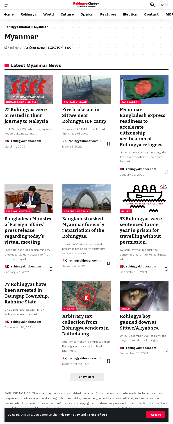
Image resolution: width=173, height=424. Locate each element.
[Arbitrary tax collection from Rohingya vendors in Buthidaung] (86, 296)
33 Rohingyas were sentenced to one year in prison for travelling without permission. (141, 230)
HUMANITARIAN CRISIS (21, 102)
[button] (155, 414)
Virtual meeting (18, 211)
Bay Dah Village (75, 102)
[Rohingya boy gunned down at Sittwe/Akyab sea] (144, 296)
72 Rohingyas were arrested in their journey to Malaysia (26, 115)
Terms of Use (97, 414)
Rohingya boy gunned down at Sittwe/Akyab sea (139, 322)
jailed (126, 211)
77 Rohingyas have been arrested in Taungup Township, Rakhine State (27, 293)
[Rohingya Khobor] (86, 4)
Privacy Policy (69, 414)
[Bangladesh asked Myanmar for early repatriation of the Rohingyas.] (86, 198)
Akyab (125, 308)
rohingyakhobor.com (26, 141)
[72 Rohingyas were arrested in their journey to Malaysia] (29, 89)
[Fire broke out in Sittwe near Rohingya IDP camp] (86, 89)
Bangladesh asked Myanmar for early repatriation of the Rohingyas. (83, 227)
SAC (68, 47)
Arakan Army (35, 47)
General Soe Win (76, 211)
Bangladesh (130, 102)
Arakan (69, 308)
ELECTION (55, 47)
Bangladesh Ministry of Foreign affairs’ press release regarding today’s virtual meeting (28, 230)
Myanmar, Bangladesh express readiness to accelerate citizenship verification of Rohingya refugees (142, 127)
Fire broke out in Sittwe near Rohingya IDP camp (84, 115)
